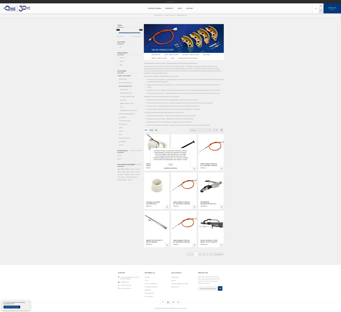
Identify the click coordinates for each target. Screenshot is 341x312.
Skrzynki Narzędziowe (127, 114)
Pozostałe (122, 124)
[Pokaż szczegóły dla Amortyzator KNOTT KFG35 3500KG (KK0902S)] (156, 223)
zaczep (129, 180)
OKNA (121, 128)
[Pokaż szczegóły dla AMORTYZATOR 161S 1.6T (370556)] (184, 147)
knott (138, 169)
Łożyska (206, 54)
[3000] (141, 33)
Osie (172, 58)
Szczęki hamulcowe (190, 54)
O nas (146, 280)
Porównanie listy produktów (221, 130)
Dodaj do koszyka (194, 168)
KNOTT (122, 61)
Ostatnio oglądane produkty (179, 283)
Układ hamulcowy (125, 86)
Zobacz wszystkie (135, 150)
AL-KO (122, 58)
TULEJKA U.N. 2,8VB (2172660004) (153, 203)
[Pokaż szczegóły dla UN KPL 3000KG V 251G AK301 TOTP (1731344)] (211, 223)
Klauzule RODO (149, 293)
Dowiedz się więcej (170, 168)
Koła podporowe (125, 83)
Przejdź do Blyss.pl (12, 307)
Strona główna (158, 15)
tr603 (132, 174)
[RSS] (178, 302)
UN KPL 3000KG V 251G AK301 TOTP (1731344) (208, 241)
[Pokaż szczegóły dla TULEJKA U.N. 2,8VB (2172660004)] (156, 185)
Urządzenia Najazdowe (188, 58)
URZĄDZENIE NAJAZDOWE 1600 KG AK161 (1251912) (208, 204)
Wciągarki (122, 117)
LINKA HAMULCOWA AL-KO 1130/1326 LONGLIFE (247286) (182, 204)
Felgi (120, 135)
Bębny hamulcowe (159, 58)
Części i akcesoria (124, 76)
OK (170, 165)
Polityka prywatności (151, 287)
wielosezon (122, 177)
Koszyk (331, 8)
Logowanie (322, 5)
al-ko (121, 169)
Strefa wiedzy (149, 296)
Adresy (173, 280)
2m (121, 47)
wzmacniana (122, 180)
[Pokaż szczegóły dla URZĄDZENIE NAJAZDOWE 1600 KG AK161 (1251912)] (211, 185)
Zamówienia (175, 277)
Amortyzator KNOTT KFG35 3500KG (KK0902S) (154, 242)
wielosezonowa (131, 177)
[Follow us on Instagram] (173, 302)
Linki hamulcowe (171, 54)
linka (119, 172)
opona (137, 172)
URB (121, 65)
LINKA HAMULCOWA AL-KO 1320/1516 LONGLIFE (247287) (182, 242)
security (121, 174)
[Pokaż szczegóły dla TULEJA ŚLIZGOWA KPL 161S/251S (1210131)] (156, 147)
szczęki (126, 174)
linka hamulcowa (128, 172)
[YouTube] (168, 302)
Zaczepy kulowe (124, 121)
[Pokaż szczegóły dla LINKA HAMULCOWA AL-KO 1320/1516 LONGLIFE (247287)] (184, 223)
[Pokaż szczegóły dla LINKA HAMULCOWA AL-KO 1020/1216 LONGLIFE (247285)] (211, 147)
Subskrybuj (220, 288)
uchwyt (137, 174)
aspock (132, 169)
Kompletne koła (124, 138)
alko (127, 169)
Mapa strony (175, 287)
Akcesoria (156, 54)
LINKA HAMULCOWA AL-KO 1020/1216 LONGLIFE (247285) (209, 165)
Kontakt (147, 277)
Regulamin (148, 290)
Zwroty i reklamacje (151, 283)
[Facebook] (163, 302)
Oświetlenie (123, 79)
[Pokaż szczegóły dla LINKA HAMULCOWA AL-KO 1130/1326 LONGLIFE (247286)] (184, 185)
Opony (121, 131)
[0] (118, 33)
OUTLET (121, 145)
